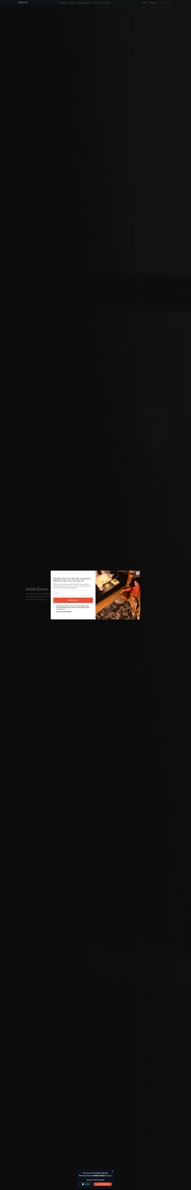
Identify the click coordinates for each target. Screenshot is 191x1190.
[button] (103, 1184)
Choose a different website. (95, 1180)
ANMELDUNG (73, 600)
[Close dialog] (112, 1171)
